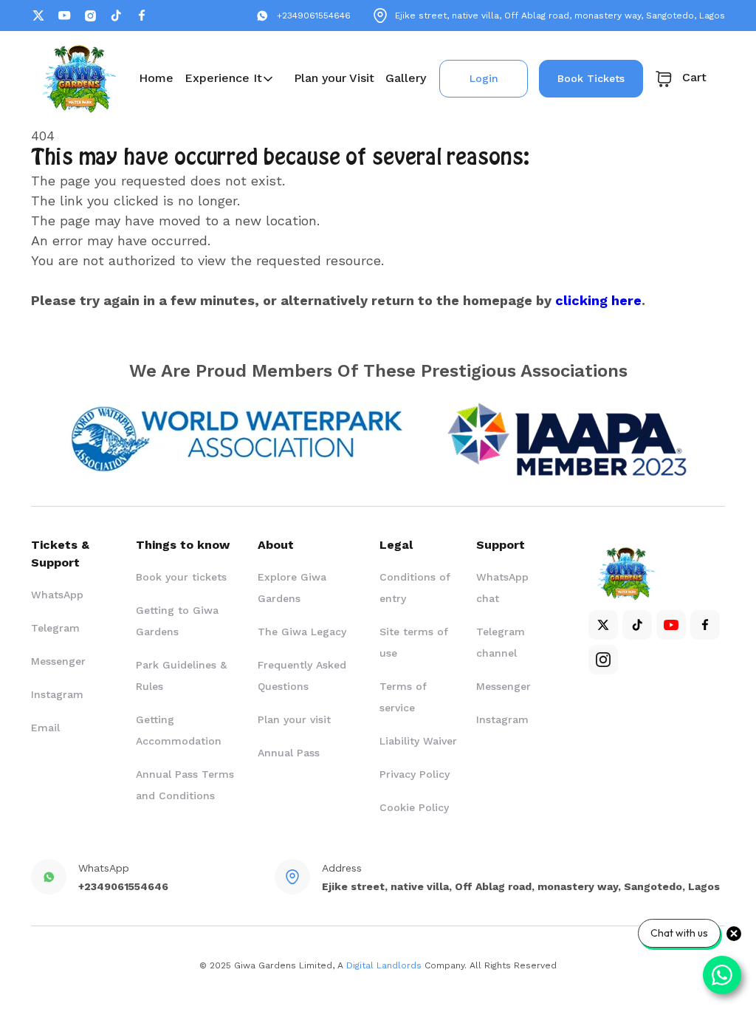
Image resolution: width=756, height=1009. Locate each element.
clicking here (598, 300)
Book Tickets (591, 78)
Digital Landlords (384, 965)
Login (484, 78)
